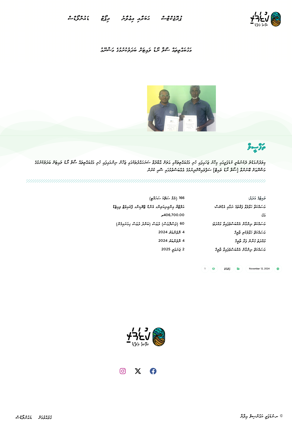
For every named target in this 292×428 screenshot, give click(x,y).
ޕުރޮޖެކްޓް (227, 269)
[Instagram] (123, 371)
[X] (138, 371)
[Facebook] (153, 371)
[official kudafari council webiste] (266, 19)
